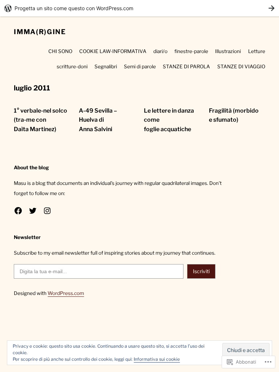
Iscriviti (201, 271)
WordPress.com (66, 293)
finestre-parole (191, 51)
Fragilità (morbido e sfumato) (234, 115)
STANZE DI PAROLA (186, 66)
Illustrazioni (228, 51)
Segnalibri (105, 66)
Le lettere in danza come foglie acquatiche (169, 120)
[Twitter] (32, 210)
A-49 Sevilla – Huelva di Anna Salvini (98, 120)
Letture (256, 51)
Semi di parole (140, 66)
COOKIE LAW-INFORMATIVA (112, 51)
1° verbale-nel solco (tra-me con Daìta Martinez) (40, 120)
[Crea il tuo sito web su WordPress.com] (139, 8)
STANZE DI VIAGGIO (241, 66)
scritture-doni (72, 66)
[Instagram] (47, 210)
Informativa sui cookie (157, 359)
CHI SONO (60, 51)
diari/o (160, 51)
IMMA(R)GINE (40, 32)
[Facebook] (18, 210)
